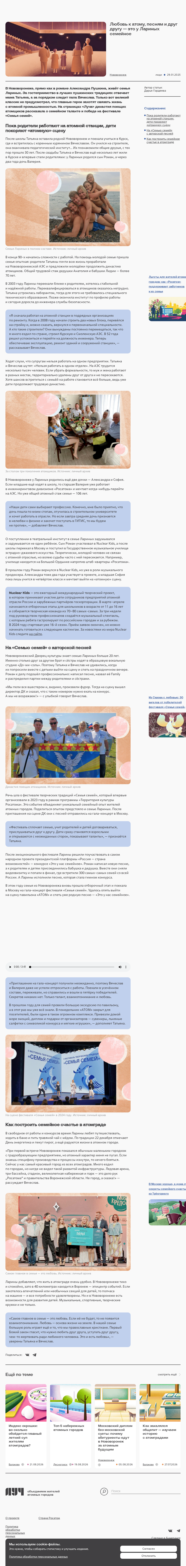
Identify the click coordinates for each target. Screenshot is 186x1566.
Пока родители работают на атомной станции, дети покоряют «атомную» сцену (164, 120)
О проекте (12, 1518)
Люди (158, 74)
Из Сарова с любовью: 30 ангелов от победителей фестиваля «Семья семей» (167, 702)
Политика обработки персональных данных (15, 1531)
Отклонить (148, 1556)
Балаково (14, 1464)
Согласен (148, 1549)
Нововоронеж (118, 74)
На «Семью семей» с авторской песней (160, 132)
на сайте (35, 634)
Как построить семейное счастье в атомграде (163, 140)
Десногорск (60, 1464)
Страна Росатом (49, 1518)
